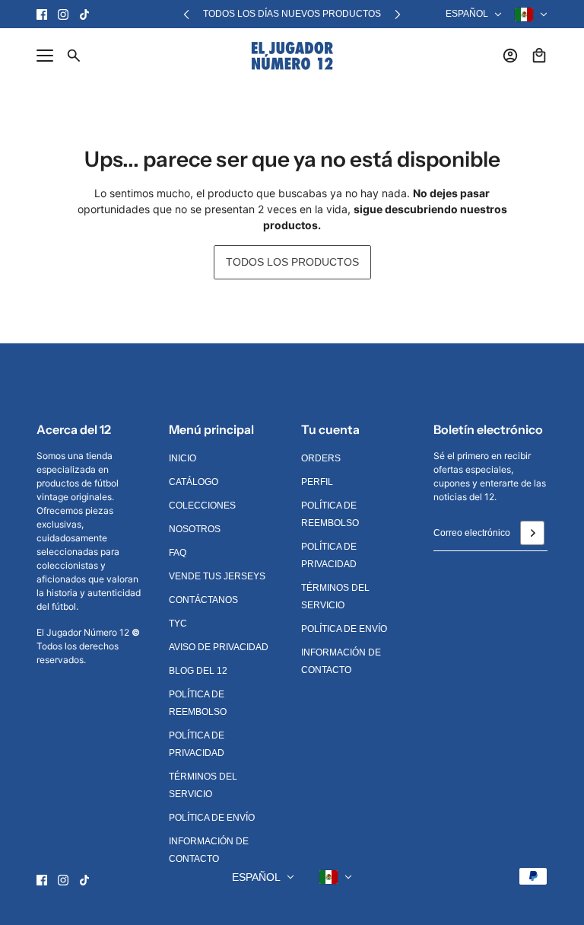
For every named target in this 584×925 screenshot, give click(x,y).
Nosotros (195, 529)
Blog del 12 (198, 670)
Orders (321, 458)
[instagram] (63, 14)
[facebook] (41, 14)
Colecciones (202, 505)
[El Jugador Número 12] (292, 55)
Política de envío (212, 817)
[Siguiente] (397, 14)
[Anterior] (186, 14)
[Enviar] (532, 533)
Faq (177, 552)
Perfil (317, 482)
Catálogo (193, 482)
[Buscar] (73, 55)
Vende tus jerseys (217, 576)
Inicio (182, 458)
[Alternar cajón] (44, 55)
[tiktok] (84, 14)
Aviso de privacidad (218, 647)
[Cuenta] (510, 55)
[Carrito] (539, 55)
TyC (178, 623)
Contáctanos (203, 600)
